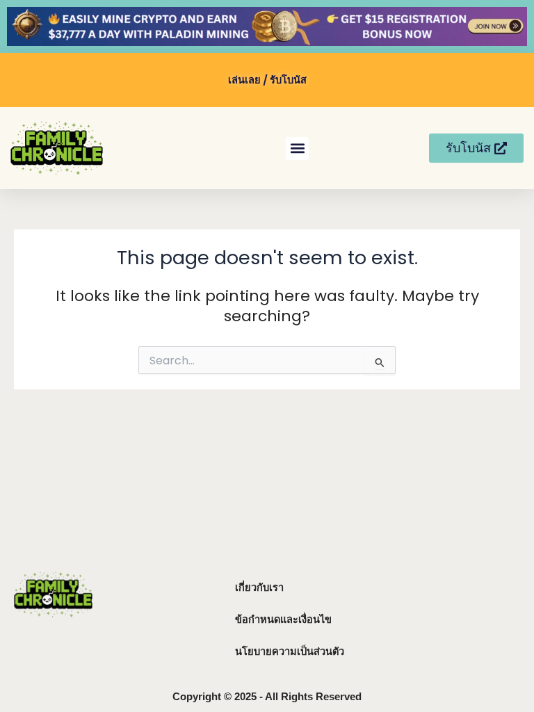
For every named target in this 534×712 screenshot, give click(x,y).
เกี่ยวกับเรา (259, 587)
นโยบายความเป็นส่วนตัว (289, 651)
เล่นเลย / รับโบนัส (267, 80)
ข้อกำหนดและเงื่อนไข (283, 619)
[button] (297, 148)
